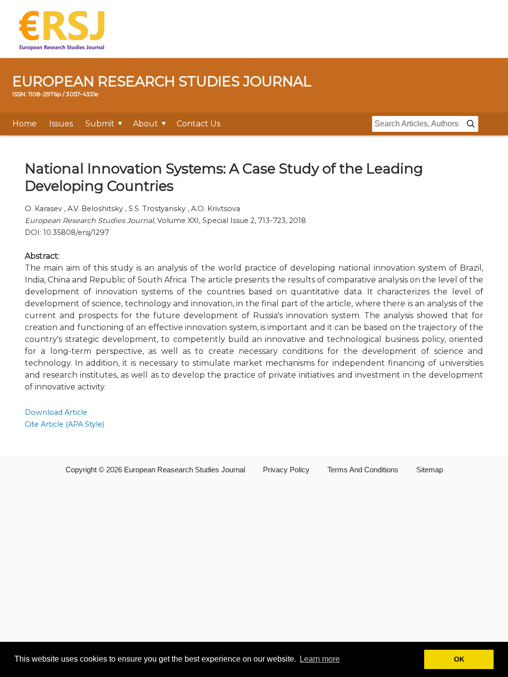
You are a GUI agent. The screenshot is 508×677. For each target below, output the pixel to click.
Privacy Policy (286, 469)
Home (24, 123)
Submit (100, 123)
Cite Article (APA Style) (64, 424)
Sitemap (429, 469)
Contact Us (198, 123)
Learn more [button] (320, 659)
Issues (61, 123)
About (145, 123)
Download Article (56, 412)
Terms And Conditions (362, 469)
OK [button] (459, 659)
